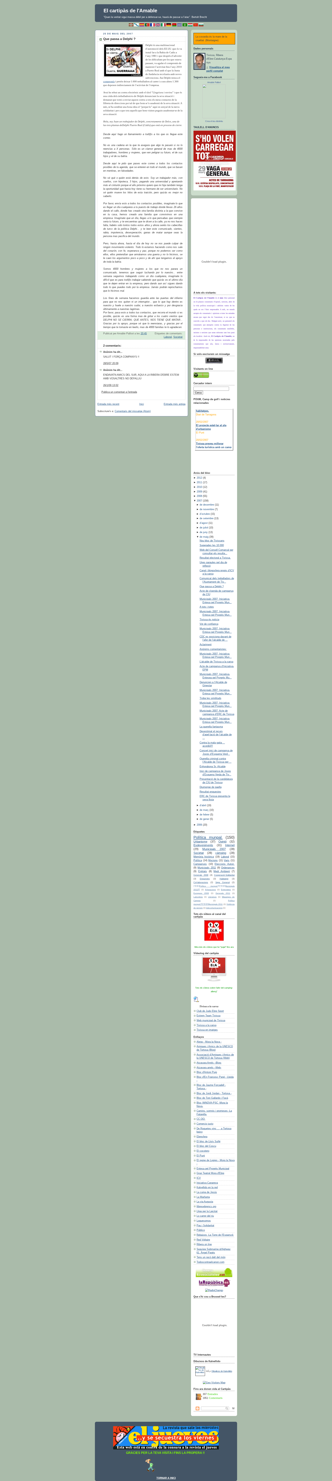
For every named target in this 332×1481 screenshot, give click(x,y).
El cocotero (203, 1151)
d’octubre (205, 514)
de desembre (207, 504)
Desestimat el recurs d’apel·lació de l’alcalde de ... (216, 734)
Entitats (202, 871)
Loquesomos (204, 1220)
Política (197, 860)
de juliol (204, 527)
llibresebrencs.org (206, 1206)
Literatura (212, 897)
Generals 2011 (223, 893)
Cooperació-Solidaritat (224, 875)
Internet (230, 845)
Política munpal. (208, 837)
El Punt (201, 1155)
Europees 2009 (201, 893)
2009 (199, 491)
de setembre (206, 518)
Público (201, 1230)
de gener (204, 819)
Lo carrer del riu (205, 1216)
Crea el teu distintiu (214, 121)
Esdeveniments (203, 845)
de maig (204, 537)
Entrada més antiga (174, 404)
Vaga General (222, 882)
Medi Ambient (221, 871)
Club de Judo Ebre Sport (210, 1011)
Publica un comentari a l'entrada (119, 392)
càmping (220, 852)
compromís (109, 81)
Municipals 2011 (207, 867)
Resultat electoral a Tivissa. (215, 558)
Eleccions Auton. (225, 864)
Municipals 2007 (214, 849)
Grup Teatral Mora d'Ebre (210, 1173)
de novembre (207, 509)
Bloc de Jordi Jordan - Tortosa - (214, 1093)
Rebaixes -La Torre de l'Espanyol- (215, 1235)
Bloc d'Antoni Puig (207, 1072)
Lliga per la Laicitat (207, 1211)
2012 (199, 477)
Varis (226, 860)
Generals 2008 (200, 875)
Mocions (213, 860)
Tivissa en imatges (207, 1030)
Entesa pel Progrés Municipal (213, 1168)
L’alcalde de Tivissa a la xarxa (216, 661)
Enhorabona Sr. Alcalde (213, 766)
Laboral (168, 337)
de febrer (204, 814)
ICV (199, 1178)
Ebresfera (202, 1136)
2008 (199, 496)
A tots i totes (207, 607)
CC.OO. (201, 1119)
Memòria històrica (203, 856)
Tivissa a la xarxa (206, 1025)
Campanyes (200, 864)
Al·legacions (210, 890)
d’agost (204, 523)
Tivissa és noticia (209, 619)
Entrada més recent (108, 404)
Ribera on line (204, 1244)
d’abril (203, 805)
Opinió (222, 841)
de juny (204, 532)
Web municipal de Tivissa (211, 1020)
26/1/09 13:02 (110, 385)
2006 (199, 825)
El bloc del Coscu (206, 1146)
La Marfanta (203, 1197)
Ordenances (228, 867)
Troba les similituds (210, 698)
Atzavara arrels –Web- (209, 1067)
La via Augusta (205, 1201)
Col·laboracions (200, 882)
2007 (199, 500)
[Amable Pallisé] (214, 117)
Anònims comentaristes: (213, 649)
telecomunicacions (214, 908)
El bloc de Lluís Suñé (208, 1141)
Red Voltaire (203, 1239)
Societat (178, 337)
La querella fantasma (211, 726)
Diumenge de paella (211, 787)
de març (204, 810)
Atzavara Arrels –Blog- (209, 1062)
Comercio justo (205, 1123)
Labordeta (198, 897)
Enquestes (205, 879)
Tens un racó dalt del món (211, 1257)
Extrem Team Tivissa (208, 1015)
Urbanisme (200, 841)
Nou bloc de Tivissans (212, 540)
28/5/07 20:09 (110, 363)
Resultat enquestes (210, 791)
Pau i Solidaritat (205, 1225)
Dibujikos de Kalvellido (222, 1371)
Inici (141, 404)
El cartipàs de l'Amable (130, 10)
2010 (199, 487)
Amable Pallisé (214, 82)
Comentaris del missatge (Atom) (133, 411)
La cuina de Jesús (207, 1192)
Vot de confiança (209, 624)
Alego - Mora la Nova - (209, 1041)
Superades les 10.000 (212, 545)
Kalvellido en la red (207, 1187)
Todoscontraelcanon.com (210, 1262)
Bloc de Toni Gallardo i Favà (212, 1098)
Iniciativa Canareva (207, 1182)
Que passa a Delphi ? (119, 39)
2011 (199, 482)
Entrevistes (226, 890)
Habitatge (224, 879)
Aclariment (206, 644)
